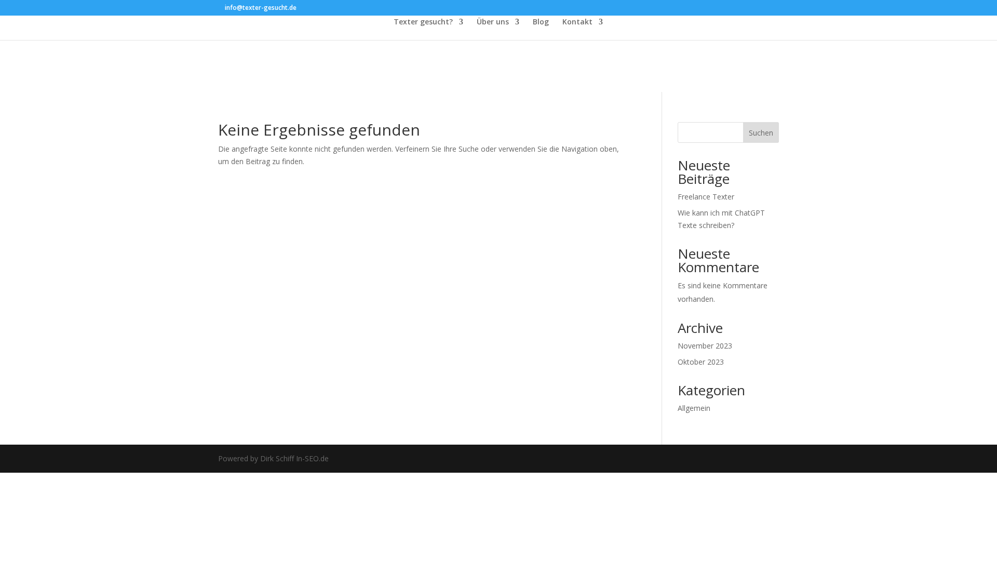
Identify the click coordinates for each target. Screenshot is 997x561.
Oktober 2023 (701, 362)
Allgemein (694, 408)
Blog (541, 22)
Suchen (761, 133)
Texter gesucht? (423, 22)
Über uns (493, 22)
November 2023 (705, 346)
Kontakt (577, 22)
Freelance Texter (706, 197)
